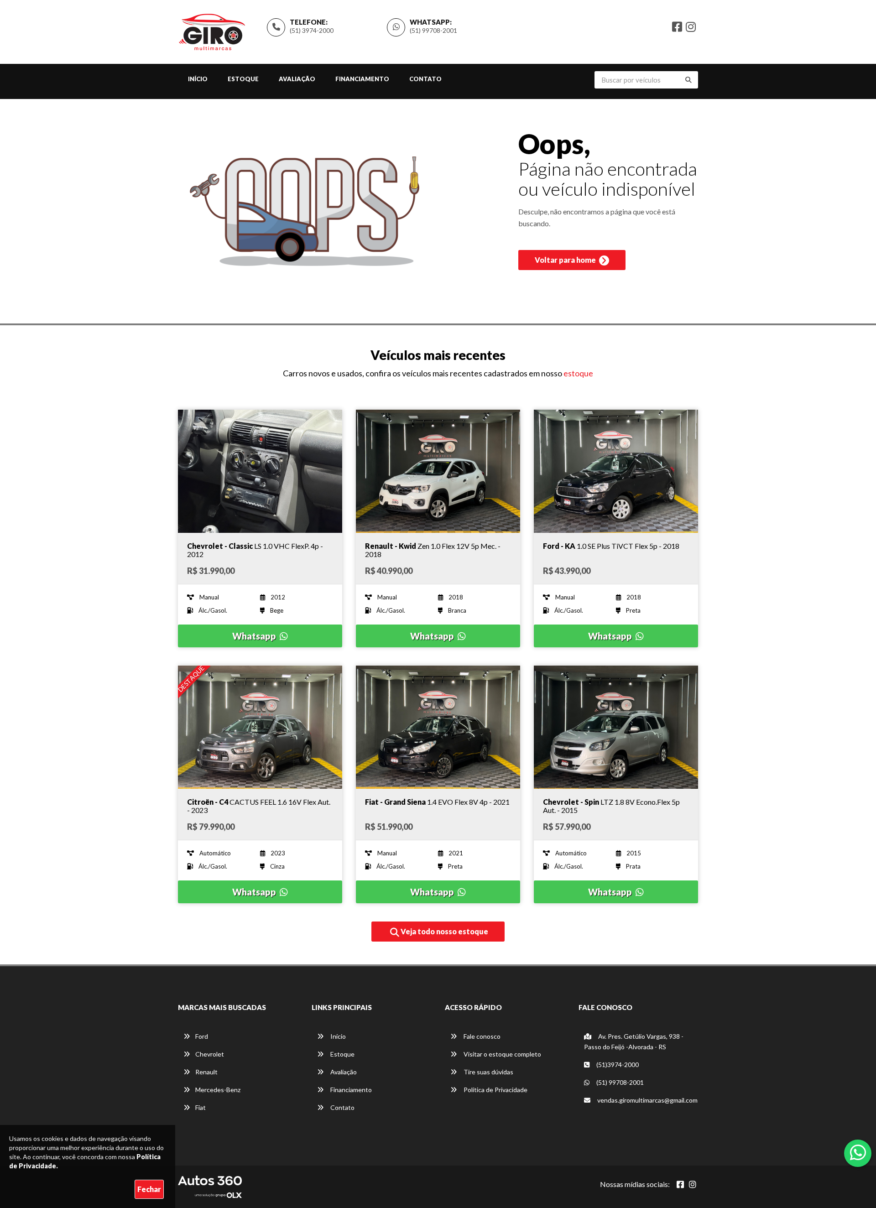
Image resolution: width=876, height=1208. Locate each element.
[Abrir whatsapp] (858, 1152)
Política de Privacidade (494, 1089)
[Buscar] (688, 80)
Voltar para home (566, 259)
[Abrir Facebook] (680, 1184)
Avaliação (297, 79)
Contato (425, 79)
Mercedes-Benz (217, 1089)
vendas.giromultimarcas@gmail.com (647, 1100)
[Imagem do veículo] (260, 471)
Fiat (200, 1107)
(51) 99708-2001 (433, 30)
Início (198, 79)
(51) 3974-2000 (312, 30)
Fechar (149, 1189)
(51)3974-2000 (617, 1064)
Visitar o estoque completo (501, 1054)
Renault (206, 1072)
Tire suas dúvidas (487, 1072)
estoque (578, 373)
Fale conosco (481, 1036)
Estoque (243, 79)
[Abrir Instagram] (692, 1184)
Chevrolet (209, 1054)
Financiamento (362, 79)
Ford (201, 1036)
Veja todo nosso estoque (443, 931)
